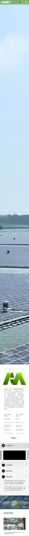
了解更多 (13, 438)
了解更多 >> (25, 507)
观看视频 (5, 348)
